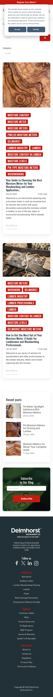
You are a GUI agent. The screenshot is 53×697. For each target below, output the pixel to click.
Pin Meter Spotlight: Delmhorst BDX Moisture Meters (33, 409)
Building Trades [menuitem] (26, 581)
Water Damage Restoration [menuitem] (26, 598)
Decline (36, 29)
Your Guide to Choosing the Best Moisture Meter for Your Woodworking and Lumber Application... (24, 185)
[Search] (45, 37)
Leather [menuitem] (26, 589)
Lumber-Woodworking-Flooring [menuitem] (26, 585)
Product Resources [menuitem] (26, 622)
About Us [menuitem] (26, 650)
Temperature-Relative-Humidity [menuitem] (26, 602)
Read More (11, 225)
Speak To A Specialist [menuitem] (26, 638)
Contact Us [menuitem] (26, 654)
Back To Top (39, 691)
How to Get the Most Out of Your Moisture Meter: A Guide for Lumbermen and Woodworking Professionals (24, 340)
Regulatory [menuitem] (26, 658)
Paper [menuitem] (26, 594)
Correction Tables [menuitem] (26, 613)
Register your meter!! (26, 2)
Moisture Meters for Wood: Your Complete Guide (34, 447)
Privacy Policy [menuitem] (26, 662)
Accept (17, 29)
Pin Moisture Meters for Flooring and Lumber (34, 428)
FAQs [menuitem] (26, 617)
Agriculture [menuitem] (26, 577)
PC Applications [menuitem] (26, 626)
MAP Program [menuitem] (26, 630)
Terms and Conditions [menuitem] (26, 666)
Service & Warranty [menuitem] (26, 634)
